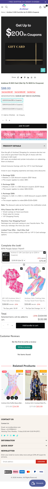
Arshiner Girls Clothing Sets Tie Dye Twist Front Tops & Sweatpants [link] (35, 299)
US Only (19, 371)
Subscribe (41, 462)
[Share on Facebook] (18, 77)
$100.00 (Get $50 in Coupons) (12, 100)
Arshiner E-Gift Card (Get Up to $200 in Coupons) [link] (25, 254)
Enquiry (22, 115)
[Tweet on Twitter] (21, 77)
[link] (6, 256)
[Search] (6, 7)
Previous (2, 389)
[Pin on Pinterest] (25, 77)
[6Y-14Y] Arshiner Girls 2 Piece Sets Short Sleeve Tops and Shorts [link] (11, 299)
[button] (3, 325)
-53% (4, 371)
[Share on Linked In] (28, 77)
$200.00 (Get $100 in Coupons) (12, 104)
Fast (21, 374)
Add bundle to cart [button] (30, 325)
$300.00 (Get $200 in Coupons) (12, 109)
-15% (28, 371)
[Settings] (40, 7)
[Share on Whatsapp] (32, 77)
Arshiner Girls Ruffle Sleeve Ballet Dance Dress (12, 403)
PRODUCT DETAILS (12, 146)
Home (3, 12)
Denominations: (20, 96)
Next (46, 389)
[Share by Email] (35, 77)
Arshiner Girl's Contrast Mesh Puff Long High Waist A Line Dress (36, 403)
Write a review (24, 347)
